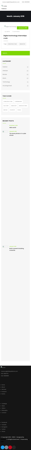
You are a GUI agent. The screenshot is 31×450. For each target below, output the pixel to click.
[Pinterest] (10, 447)
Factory (6, 105)
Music (4, 78)
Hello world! (12, 127)
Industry (22, 44)
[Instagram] (14, 447)
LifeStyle (5, 70)
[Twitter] (3, 447)
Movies (5, 74)
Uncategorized (7, 86)
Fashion (5, 67)
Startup (12, 110)
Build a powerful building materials (16, 249)
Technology (6, 82)
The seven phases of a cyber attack (17, 134)
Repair (5, 110)
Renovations (23, 105)
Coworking (18, 101)
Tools (19, 110)
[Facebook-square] (6, 447)
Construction (12, 44)
